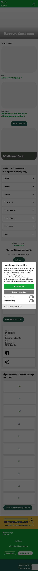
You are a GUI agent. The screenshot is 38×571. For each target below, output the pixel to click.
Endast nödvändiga (19, 292)
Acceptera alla (19, 286)
